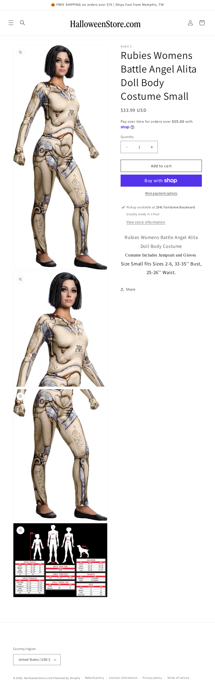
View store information (145, 222)
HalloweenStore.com (38, 678)
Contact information (123, 678)
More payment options (161, 193)
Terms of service (178, 678)
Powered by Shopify (66, 678)
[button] (11, 23)
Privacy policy (152, 678)
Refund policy (94, 678)
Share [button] (131, 289)
